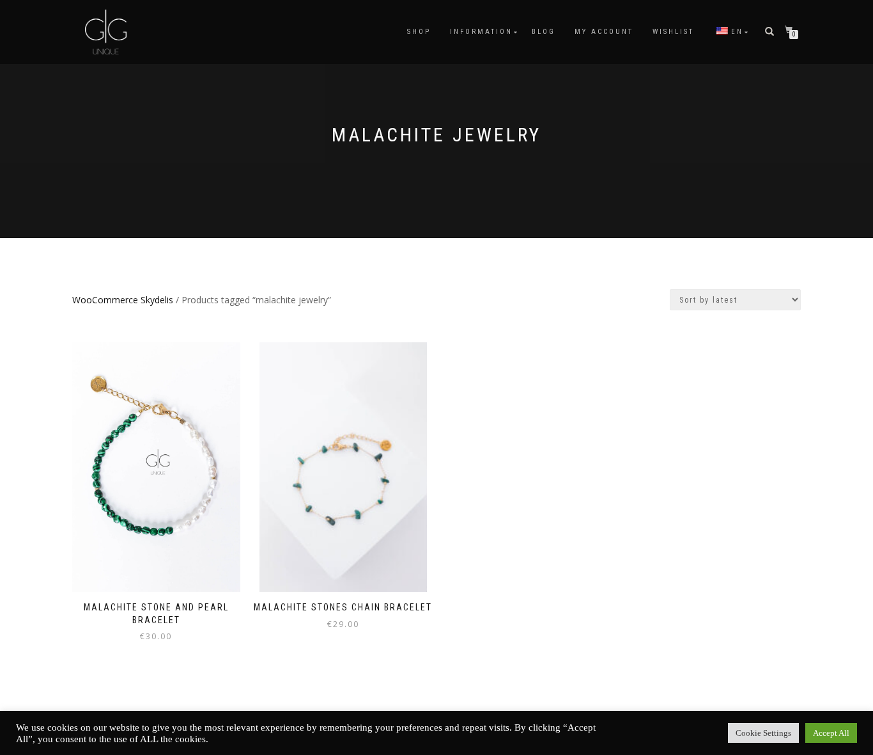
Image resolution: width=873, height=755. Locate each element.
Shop (419, 32)
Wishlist (673, 32)
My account (604, 32)
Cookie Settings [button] (763, 733)
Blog (543, 32)
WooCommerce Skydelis (122, 300)
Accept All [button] (831, 733)
